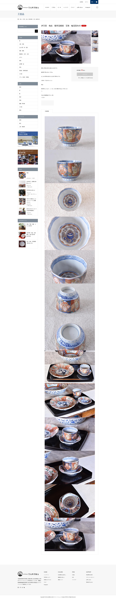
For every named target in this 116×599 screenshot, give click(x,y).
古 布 (59, 7)
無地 (20, 110)
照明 (20, 120)
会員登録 (81, 1)
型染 (20, 87)
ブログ (45, 582)
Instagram (87, 7)
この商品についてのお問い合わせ (86, 77)
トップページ (46, 574)
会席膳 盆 (21, 64)
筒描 (20, 100)
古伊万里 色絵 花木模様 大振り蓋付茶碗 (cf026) (31, 234)
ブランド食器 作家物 (24, 77)
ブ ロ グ (72, 7)
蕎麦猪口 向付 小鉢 (24, 54)
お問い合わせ (80, 7)
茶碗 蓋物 (21, 50)
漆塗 (20, 60)
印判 (20, 67)
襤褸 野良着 (22, 103)
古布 (73, 577)
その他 (20, 73)
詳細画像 (47, 111)
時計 (20, 123)
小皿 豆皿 (21, 44)
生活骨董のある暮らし (62, 574)
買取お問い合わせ (89, 582)
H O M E (47, 7)
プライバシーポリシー (90, 577)
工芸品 (73, 574)
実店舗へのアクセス (47, 579)
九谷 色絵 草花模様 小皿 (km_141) (32, 242)
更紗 (20, 97)
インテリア (65, 7)
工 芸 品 (53, 7)
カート (95, 1)
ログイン (86, 1)
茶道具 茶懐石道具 (23, 70)
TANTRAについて (47, 577)
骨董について (60, 579)
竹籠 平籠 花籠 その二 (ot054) (31, 224)
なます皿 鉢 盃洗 (23, 47)
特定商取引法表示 (89, 574)
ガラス (20, 57)
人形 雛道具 (22, 126)
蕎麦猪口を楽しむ (61, 577)
